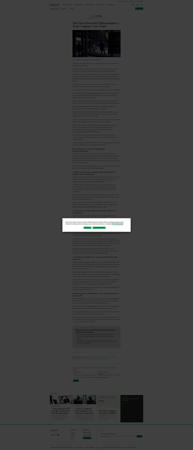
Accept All (87, 227)
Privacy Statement (117, 224)
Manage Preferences (99, 227)
